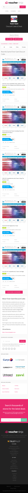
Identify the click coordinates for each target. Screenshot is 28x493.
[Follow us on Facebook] (3, 349)
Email (4, 100)
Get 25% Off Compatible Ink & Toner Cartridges (13, 271)
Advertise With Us (14, 468)
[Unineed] (7, 375)
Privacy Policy (13, 488)
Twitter (14, 475)
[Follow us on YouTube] (12, 349)
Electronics (17, 388)
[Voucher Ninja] (14, 2)
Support (14, 463)
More (23, 89)
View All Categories (14, 451)
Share (16, 99)
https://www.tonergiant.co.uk (8, 332)
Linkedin (14, 480)
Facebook (14, 473)
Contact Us (14, 465)
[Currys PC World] (7, 360)
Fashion (16, 391)
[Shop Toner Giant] (14, 19)
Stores (6, 11)
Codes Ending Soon (14, 453)
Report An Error (14, 466)
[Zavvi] (20, 375)
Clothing (16, 385)
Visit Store (9, 39)
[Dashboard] (22, 10)
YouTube (14, 478)
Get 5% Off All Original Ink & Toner (10, 225)
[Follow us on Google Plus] (9, 349)
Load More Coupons (13, 292)
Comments (17, 100)
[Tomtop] (20, 367)
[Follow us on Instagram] (14, 349)
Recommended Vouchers (14, 448)
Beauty (3, 385)
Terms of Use (17, 486)
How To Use (14, 460)
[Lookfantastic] (20, 360)
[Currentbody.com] (7, 367)
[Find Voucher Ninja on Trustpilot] (14, 440)
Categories (13, 11)
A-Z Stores (14, 449)
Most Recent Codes (14, 446)
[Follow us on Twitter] (6, 349)
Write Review (18, 39)
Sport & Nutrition (5, 391)
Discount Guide (14, 461)
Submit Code (14, 454)
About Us (9, 486)
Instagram (14, 477)
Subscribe (22, 341)
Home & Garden (5, 388)
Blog (19, 11)
